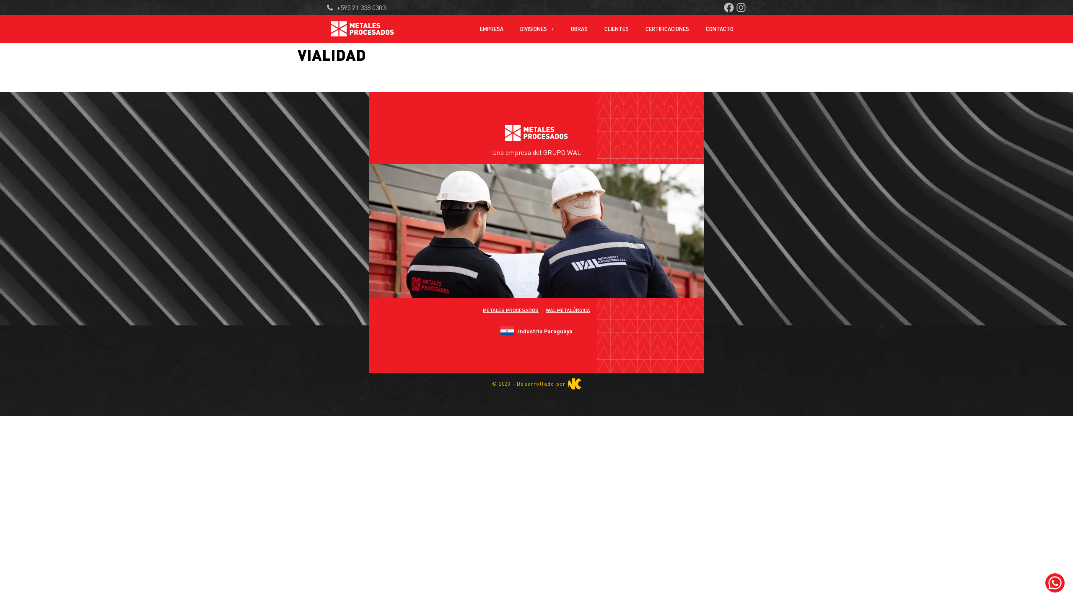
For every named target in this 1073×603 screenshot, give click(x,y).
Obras (579, 28)
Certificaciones (667, 28)
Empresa (491, 28)
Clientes (616, 28)
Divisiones (533, 28)
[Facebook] (729, 8)
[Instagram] (741, 8)
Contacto (719, 28)
